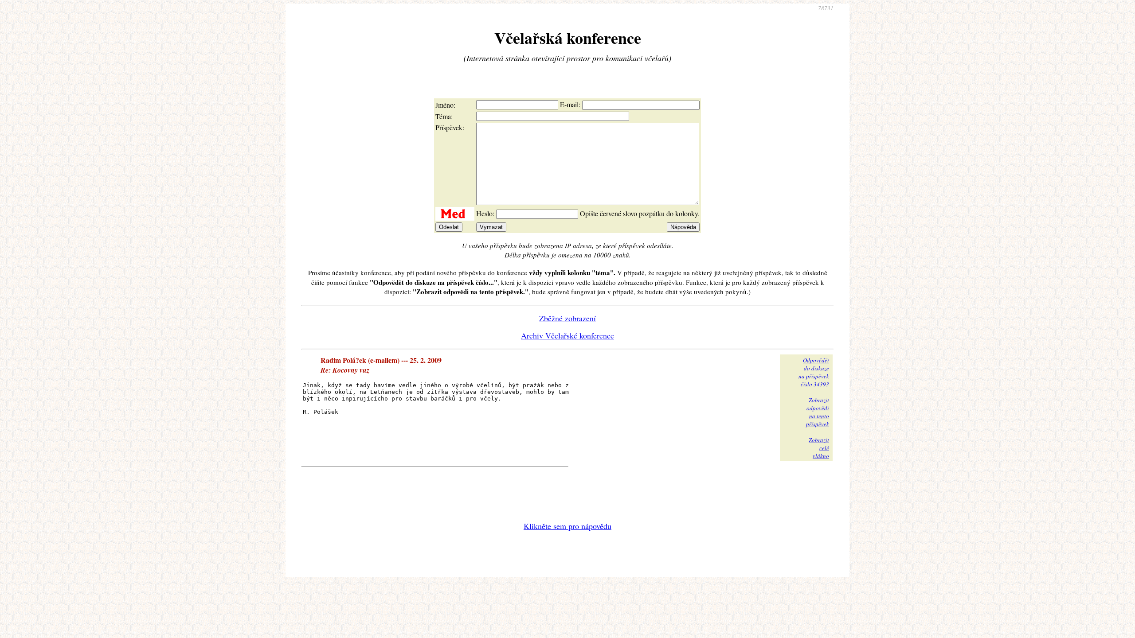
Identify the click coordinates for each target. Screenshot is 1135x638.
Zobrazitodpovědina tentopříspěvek (817, 412)
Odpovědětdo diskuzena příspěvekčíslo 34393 (813, 372)
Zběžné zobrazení (567, 318)
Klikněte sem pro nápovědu (567, 526)
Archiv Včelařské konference (567, 335)
